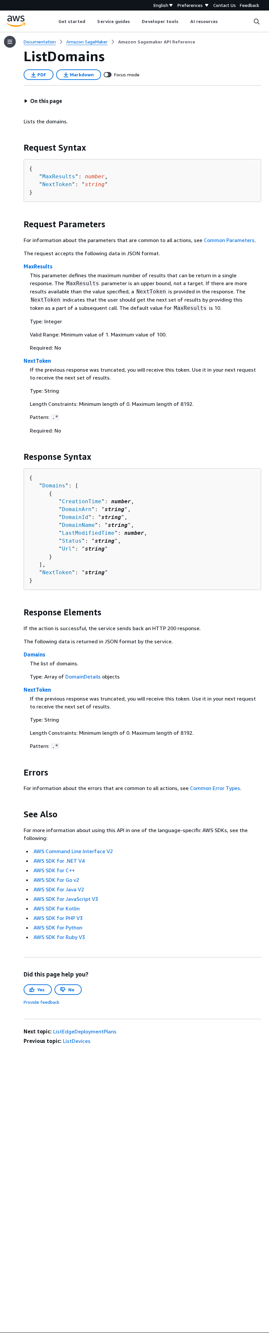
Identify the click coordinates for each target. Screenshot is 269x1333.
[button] (43, 101)
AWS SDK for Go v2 (56, 879)
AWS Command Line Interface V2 (73, 851)
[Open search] (256, 21)
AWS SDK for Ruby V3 (59, 937)
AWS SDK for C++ (54, 870)
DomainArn (77, 509)
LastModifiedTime (88, 533)
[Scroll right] (223, 21)
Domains (53, 485)
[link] (156, 41)
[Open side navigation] (10, 42)
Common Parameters (229, 240)
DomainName (78, 525)
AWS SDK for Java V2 (58, 889)
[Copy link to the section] (18, 147)
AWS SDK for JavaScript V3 (65, 899)
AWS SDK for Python (57, 927)
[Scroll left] (53, 21)
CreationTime (81, 501)
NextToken (57, 184)
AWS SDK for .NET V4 (59, 860)
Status (72, 541)
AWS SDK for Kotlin (56, 908)
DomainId (75, 517)
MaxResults (58, 176)
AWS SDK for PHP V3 (58, 918)
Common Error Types (215, 788)
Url (67, 549)
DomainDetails (83, 676)
